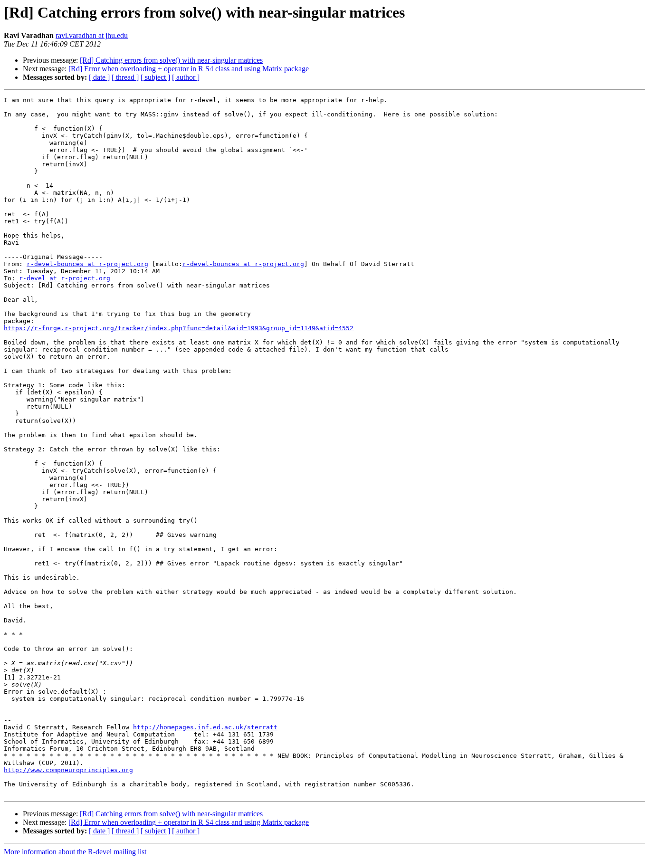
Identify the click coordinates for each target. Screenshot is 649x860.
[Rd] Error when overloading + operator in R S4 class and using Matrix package (188, 69)
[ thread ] (125, 77)
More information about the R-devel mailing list (75, 852)
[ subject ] (155, 77)
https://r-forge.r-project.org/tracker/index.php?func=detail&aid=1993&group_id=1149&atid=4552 (178, 328)
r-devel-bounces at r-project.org (87, 264)
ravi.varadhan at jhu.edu (92, 35)
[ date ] (99, 77)
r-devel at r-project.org (64, 278)
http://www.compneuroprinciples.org (68, 770)
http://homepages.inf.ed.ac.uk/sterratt (205, 727)
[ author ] (186, 77)
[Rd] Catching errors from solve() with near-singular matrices (171, 60)
